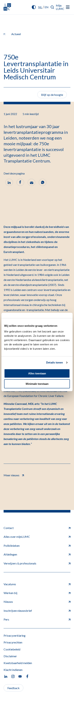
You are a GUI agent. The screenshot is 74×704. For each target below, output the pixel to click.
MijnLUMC (60, 7)
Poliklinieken (12, 545)
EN (46, 7)
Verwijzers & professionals (20, 563)
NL (40, 7)
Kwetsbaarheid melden (18, 663)
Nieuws (8, 601)
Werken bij (10, 593)
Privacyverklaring (15, 635)
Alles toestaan (37, 373)
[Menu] (67, 7)
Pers (6, 619)
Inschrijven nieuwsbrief (18, 610)
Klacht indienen (13, 669)
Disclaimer (10, 656)
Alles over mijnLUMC (17, 536)
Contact (9, 528)
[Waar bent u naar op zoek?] (52, 7)
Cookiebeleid (12, 649)
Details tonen (54, 362)
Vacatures (10, 584)
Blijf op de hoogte (52, 94)
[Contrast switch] (33, 7)
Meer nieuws (11, 475)
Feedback (13, 688)
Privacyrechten (13, 642)
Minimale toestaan (37, 383)
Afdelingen (10, 554)
